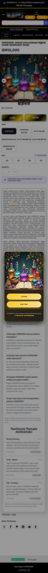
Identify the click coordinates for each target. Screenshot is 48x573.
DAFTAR (24, 304)
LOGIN (24, 296)
